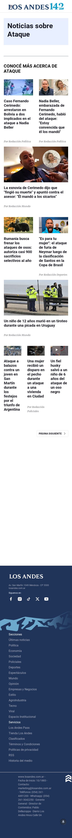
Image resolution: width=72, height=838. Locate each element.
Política (13, 645)
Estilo (12, 695)
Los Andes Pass (19, 727)
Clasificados (17, 738)
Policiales (15, 662)
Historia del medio (20, 760)
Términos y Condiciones (24, 744)
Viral (12, 711)
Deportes (14, 667)
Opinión (14, 684)
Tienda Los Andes (20, 733)
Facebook (11, 599)
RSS (11, 755)
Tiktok (28, 599)
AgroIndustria (17, 700)
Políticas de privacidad (23, 749)
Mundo (13, 678)
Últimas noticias (19, 640)
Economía (15, 651)
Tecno (13, 706)
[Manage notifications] (63, 822)
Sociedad (15, 656)
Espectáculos (17, 673)
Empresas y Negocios (23, 689)
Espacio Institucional (22, 716)
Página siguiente (51, 433)
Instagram (20, 599)
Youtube (46, 599)
